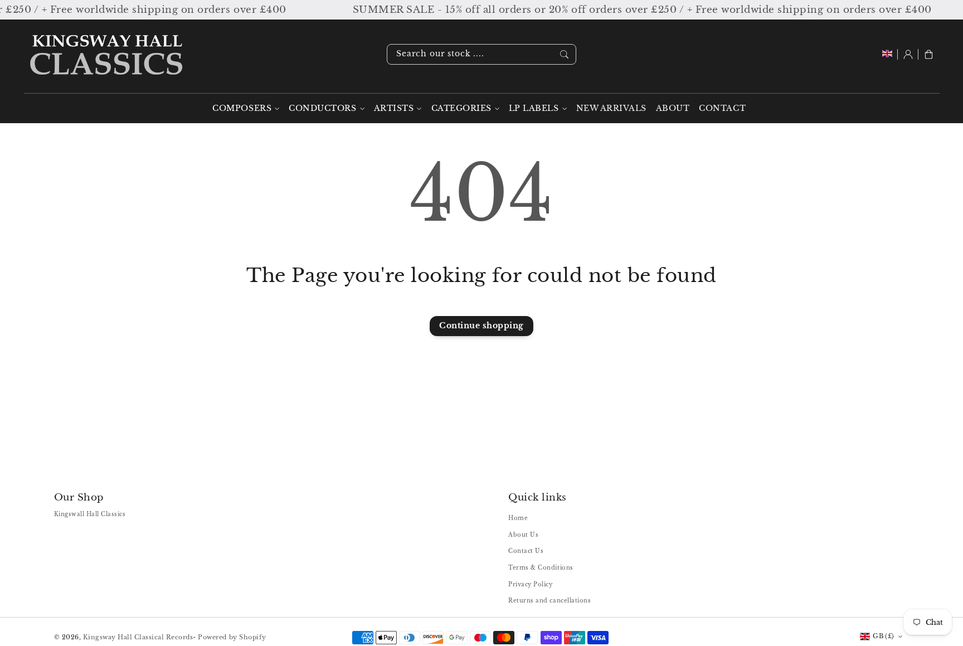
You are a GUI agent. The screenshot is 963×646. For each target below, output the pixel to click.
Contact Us (525, 551)
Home (518, 518)
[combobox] (481, 54)
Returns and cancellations (549, 600)
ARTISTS (394, 108)
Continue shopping (481, 326)
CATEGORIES (461, 108)
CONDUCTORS (322, 108)
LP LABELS (534, 108)
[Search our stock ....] (564, 54)
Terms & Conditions (540, 567)
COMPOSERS (241, 108)
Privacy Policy (530, 584)
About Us (523, 534)
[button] (928, 54)
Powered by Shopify (232, 637)
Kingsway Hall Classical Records (138, 637)
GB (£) (883, 636)
